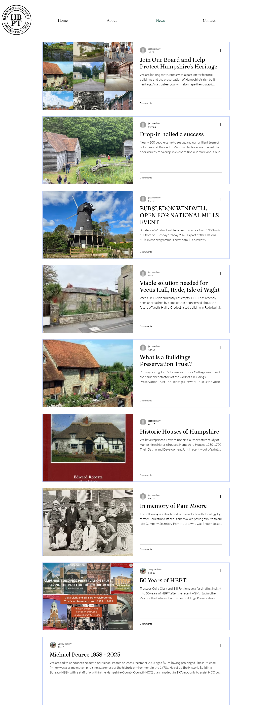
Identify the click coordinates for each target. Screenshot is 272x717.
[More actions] (221, 50)
